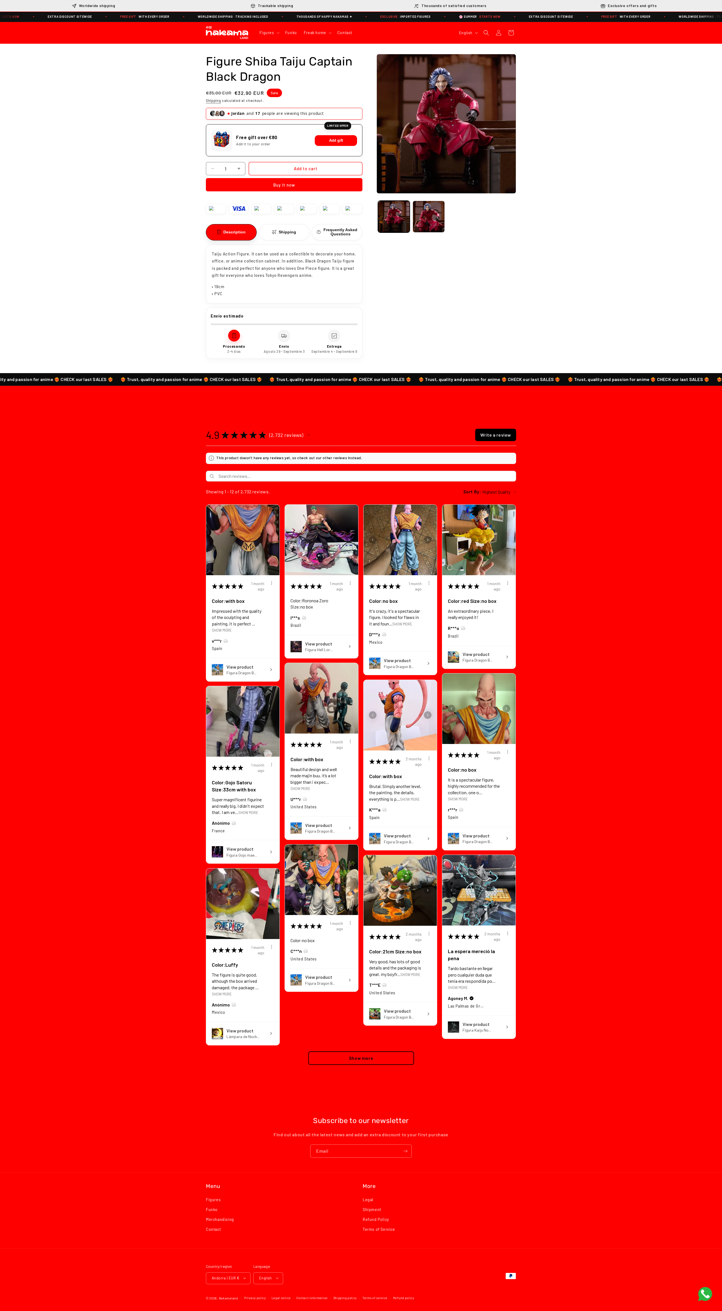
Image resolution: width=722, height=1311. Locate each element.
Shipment (372, 1209)
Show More (222, 630)
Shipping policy (345, 1297)
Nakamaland (228, 1298)
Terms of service (375, 1297)
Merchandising (220, 1219)
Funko (212, 1209)
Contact (213, 1229)
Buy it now (284, 184)
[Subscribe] (405, 1151)
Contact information (312, 1297)
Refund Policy (376, 1219)
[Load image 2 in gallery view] (428, 217)
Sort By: (472, 491)
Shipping (213, 100)
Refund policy (403, 1297)
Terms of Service (379, 1229)
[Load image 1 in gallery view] (394, 217)
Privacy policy (255, 1297)
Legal (368, 1199)
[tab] (231, 232)
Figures (213, 1199)
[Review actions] (272, 583)
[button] (269, 33)
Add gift (336, 140)
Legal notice (281, 1297)
